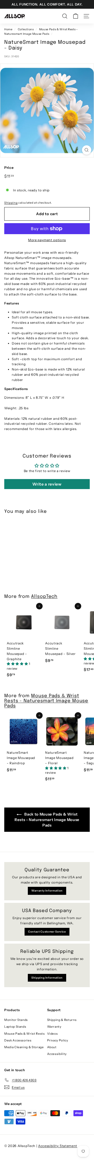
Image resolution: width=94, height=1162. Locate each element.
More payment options (47, 240)
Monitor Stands (16, 1020)
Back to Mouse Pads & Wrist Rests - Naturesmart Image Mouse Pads (47, 819)
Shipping (11, 202)
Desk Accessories (17, 1040)
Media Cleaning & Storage (24, 1047)
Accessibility (57, 1054)
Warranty (54, 1026)
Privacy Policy (57, 1040)
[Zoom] (86, 150)
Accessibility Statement (57, 1146)
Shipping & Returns (62, 1020)
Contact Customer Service (47, 931)
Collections (26, 29)
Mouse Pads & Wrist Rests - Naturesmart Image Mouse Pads (46, 701)
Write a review (46, 484)
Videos (52, 1033)
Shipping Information (47, 977)
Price (9, 167)
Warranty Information (47, 890)
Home (8, 29)
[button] (18, 664)
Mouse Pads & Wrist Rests (24, 1033)
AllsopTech (44, 596)
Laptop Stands (15, 1026)
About (52, 1047)
